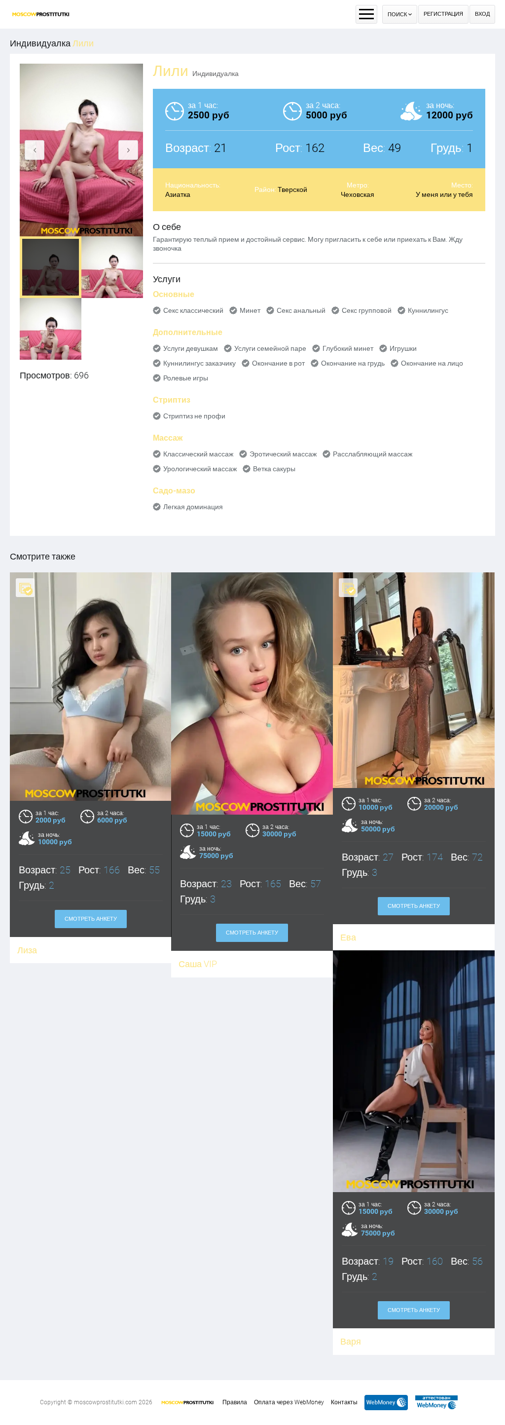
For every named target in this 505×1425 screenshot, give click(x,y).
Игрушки (403, 348)
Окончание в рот (278, 363)
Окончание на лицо (432, 363)
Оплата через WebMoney (289, 1402)
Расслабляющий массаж (372, 454)
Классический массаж (198, 454)
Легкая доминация (193, 507)
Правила (234, 1402)
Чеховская (357, 194)
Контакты (344, 1402)
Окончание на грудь (353, 363)
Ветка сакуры (274, 469)
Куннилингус (428, 310)
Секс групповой (367, 310)
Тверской (292, 189)
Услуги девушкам (190, 348)
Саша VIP (198, 964)
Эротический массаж (283, 454)
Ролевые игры (185, 378)
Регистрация (443, 14)
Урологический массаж (200, 469)
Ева (348, 937)
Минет (250, 310)
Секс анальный (301, 310)
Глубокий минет (348, 348)
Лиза (27, 950)
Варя (350, 1341)
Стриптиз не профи (194, 416)
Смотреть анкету (91, 919)
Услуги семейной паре (270, 348)
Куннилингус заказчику (199, 363)
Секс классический (193, 310)
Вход (482, 14)
